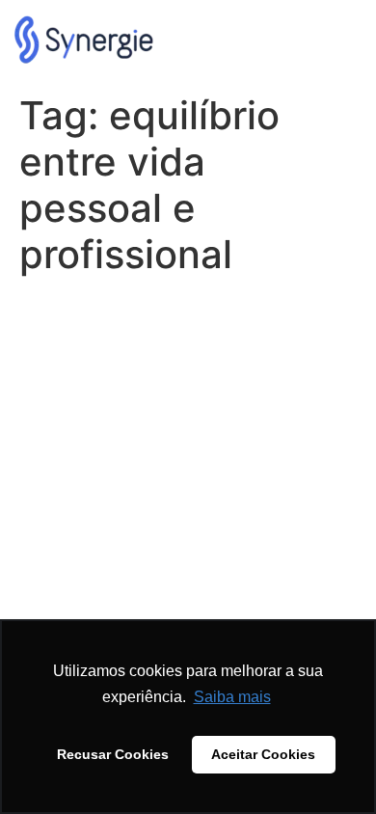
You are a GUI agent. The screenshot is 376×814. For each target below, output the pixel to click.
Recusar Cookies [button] (113, 754)
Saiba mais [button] (232, 697)
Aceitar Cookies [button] (263, 754)
